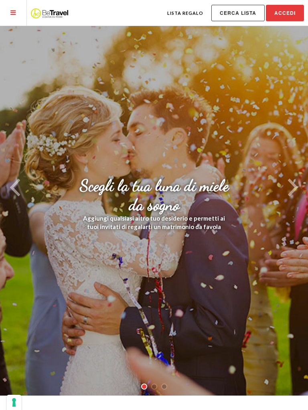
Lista (185, 13)
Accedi (285, 12)
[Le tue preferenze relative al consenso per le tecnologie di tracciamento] (14, 402)
